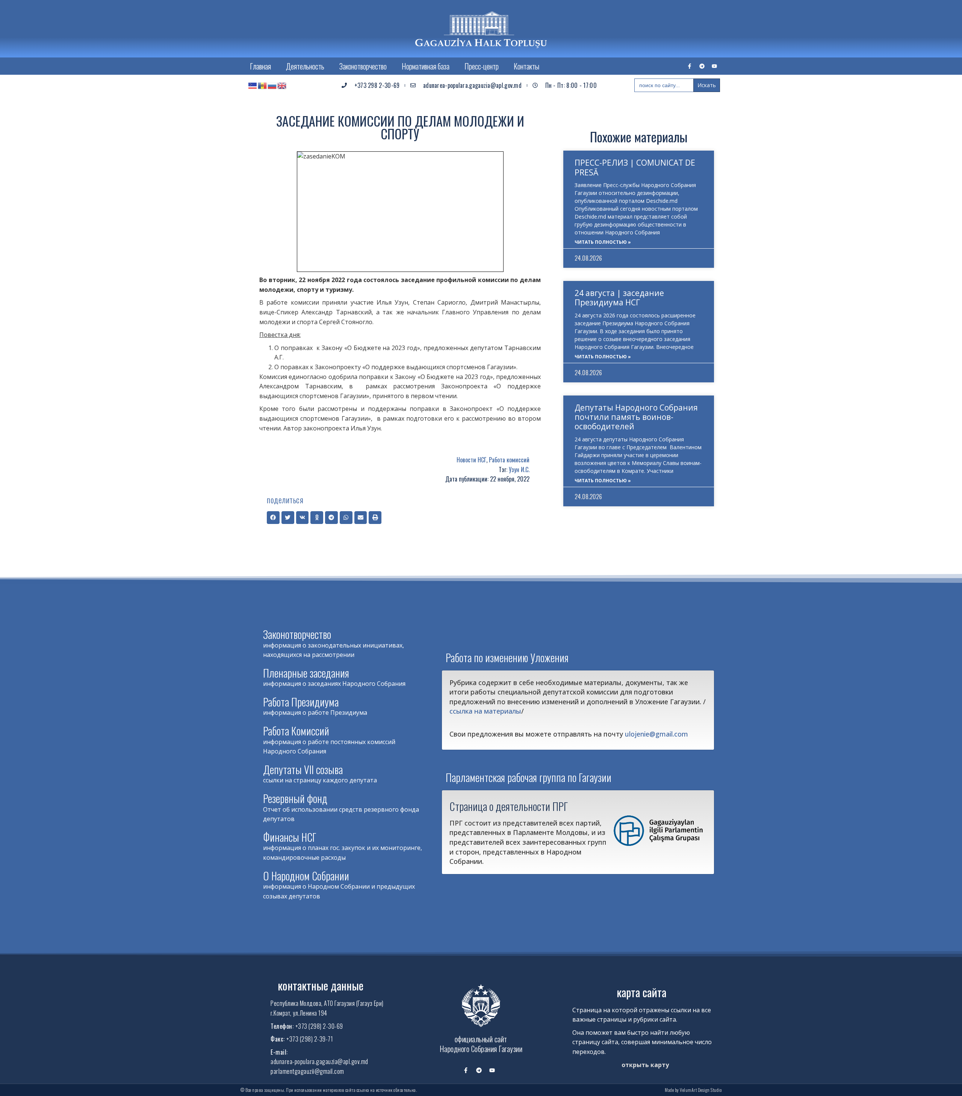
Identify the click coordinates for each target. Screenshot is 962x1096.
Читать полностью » (603, 242)
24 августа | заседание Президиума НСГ (619, 298)
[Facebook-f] (689, 66)
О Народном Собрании (306, 875)
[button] (273, 517)
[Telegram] (702, 66)
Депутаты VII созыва (303, 769)
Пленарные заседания (306, 673)
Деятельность (305, 66)
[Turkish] (253, 85)
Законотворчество (363, 66)
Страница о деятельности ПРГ (508, 806)
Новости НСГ (471, 459)
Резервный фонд (295, 798)
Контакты (526, 66)
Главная (260, 66)
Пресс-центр (481, 66)
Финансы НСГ (289, 837)
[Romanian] (263, 85)
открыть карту (645, 1065)
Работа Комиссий (296, 730)
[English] (282, 85)
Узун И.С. (519, 469)
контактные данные (320, 985)
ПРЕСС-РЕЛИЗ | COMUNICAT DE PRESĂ (635, 167)
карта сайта (641, 992)
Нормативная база (425, 66)
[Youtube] (714, 66)
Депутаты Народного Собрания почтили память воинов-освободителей (636, 417)
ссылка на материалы (485, 711)
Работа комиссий (509, 459)
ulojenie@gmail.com (656, 733)
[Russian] (272, 85)
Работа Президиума (301, 702)
